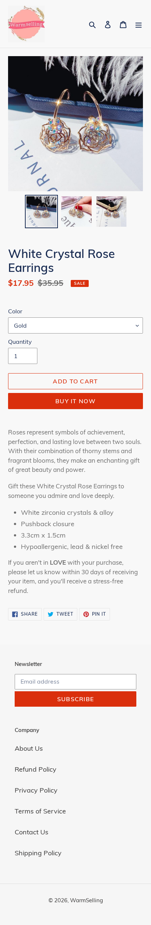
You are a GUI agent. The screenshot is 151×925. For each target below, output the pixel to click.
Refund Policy (35, 769)
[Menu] (138, 24)
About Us (29, 748)
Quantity (20, 341)
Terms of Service (40, 811)
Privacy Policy (36, 790)
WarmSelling (86, 900)
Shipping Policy (38, 853)
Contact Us (31, 832)
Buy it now (75, 401)
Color (15, 311)
